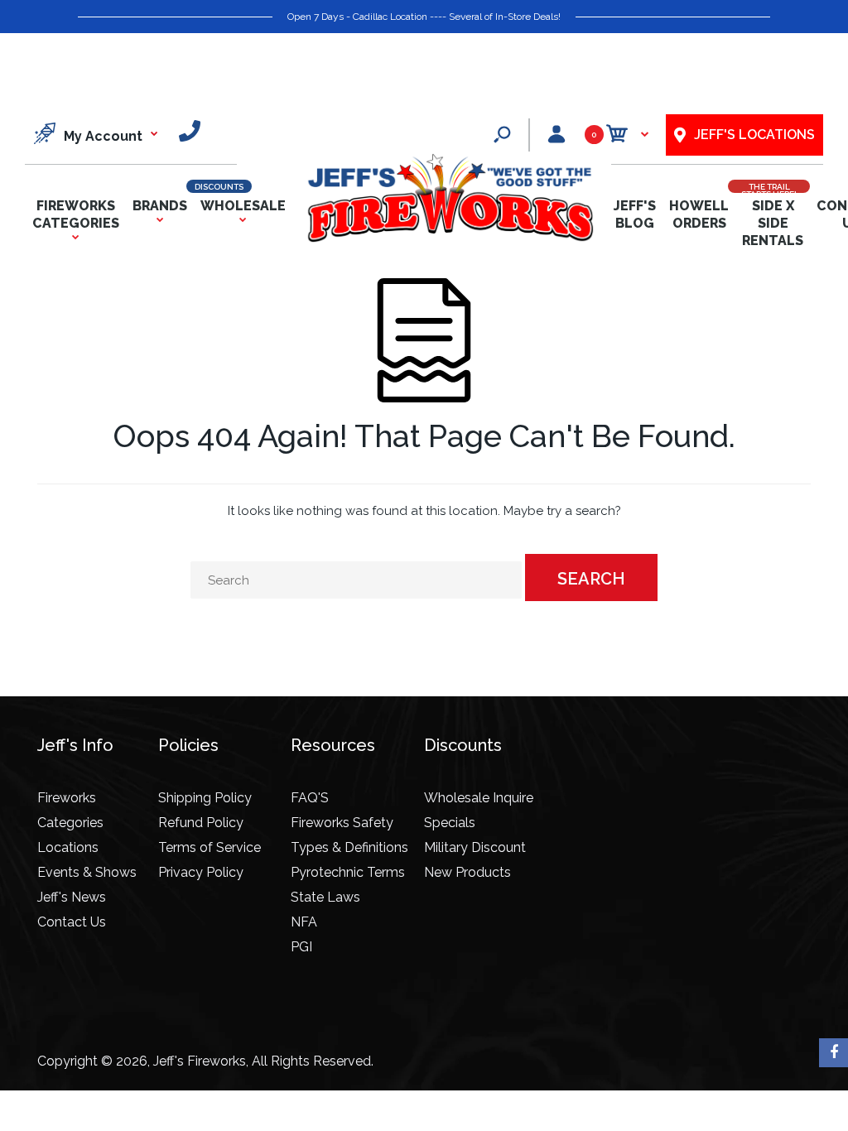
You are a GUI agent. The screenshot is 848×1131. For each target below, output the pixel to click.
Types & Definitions (349, 847)
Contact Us (71, 922)
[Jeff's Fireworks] (450, 239)
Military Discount (475, 847)
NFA (304, 922)
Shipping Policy (205, 798)
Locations (68, 847)
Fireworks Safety (342, 822)
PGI (301, 947)
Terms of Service (209, 847)
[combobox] (356, 580)
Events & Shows (87, 872)
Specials (449, 822)
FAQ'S (310, 798)
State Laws (325, 897)
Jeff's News (71, 897)
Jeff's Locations (754, 134)
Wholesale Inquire (478, 798)
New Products (467, 872)
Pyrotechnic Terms (348, 872)
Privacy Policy (200, 872)
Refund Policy (200, 822)
